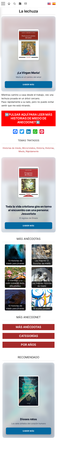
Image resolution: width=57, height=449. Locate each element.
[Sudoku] (20, 4)
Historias (49, 148)
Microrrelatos (28, 148)
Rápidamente (32, 151)
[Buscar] (14, 4)
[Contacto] (26, 4)
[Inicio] (9, 4)
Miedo (22, 151)
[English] (49, 4)
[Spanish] (54, 3)
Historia (40, 148)
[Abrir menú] (3, 3)
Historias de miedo (12, 148)
